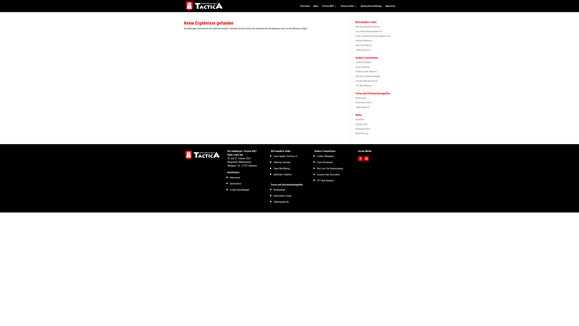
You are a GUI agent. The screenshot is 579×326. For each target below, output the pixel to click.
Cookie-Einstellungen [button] (239, 189)
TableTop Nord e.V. (363, 50)
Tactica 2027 (328, 6)
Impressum (390, 6)
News (315, 6)
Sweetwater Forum (364, 102)
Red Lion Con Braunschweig (330, 168)
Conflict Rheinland (363, 62)
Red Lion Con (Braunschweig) (368, 76)
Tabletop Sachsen (281, 162)
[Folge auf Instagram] (366, 158)
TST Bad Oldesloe (325, 180)
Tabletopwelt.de (362, 107)
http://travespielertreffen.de (368, 27)
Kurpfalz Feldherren (364, 40)
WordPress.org (362, 133)
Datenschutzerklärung (371, 6)
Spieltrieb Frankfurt (364, 45)
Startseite (305, 6)
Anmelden (360, 119)
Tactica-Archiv (347, 6)
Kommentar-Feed (363, 129)
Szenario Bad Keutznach (328, 174)
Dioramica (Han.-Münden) (366, 71)
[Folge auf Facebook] (360, 158)
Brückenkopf (361, 98)
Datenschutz (236, 183)
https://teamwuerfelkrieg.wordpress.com (373, 36)
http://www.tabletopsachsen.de (369, 31)
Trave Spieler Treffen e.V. (285, 156)
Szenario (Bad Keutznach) (367, 81)
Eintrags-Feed (361, 124)
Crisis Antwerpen (363, 67)
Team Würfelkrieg (281, 168)
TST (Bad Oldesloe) (364, 85)
